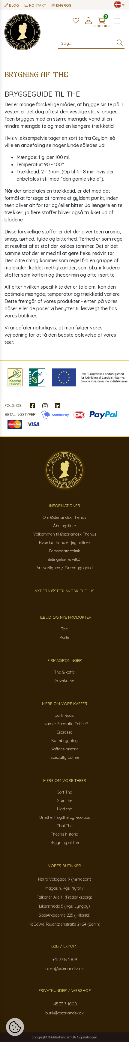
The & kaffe (64, 672)
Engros (63, 5)
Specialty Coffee (64, 757)
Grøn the (64, 800)
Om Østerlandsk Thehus (64, 517)
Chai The (65, 825)
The (64, 628)
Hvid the (64, 808)
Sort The (64, 792)
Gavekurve (64, 680)
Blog (13, 5)
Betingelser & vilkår (64, 559)
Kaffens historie (65, 748)
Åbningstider (64, 525)
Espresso (64, 732)
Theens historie (64, 834)
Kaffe (64, 637)
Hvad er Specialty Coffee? (65, 723)
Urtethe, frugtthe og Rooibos (64, 817)
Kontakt (37, 5)
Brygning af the (64, 842)
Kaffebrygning (64, 740)
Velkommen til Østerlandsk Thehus (64, 534)
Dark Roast (65, 715)
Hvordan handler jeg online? (64, 542)
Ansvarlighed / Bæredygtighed (65, 567)
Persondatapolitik (64, 550)
